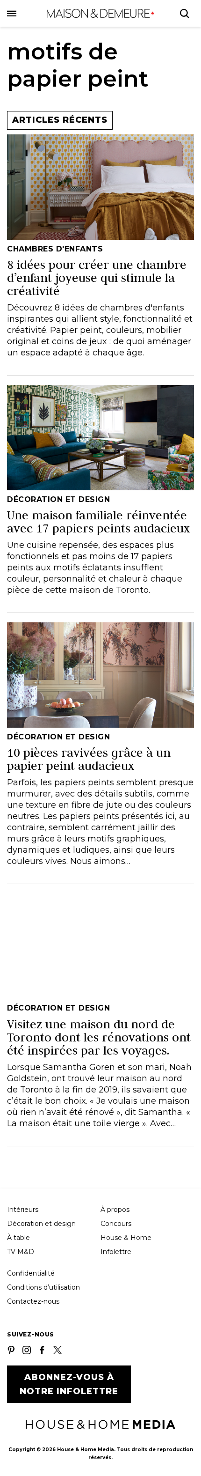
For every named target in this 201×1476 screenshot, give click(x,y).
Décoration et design (41, 1223)
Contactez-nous (33, 1301)
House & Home (125, 1237)
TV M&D (20, 1251)
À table (18, 1237)
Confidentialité (31, 1273)
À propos (114, 1209)
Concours (115, 1223)
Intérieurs (22, 1209)
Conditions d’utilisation (43, 1287)
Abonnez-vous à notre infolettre (69, 1384)
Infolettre (115, 1251)
